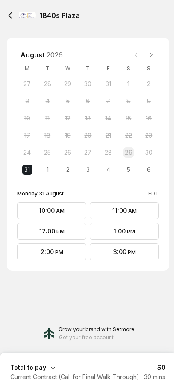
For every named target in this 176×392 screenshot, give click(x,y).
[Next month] (151, 55)
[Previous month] (136, 55)
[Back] (10, 15)
